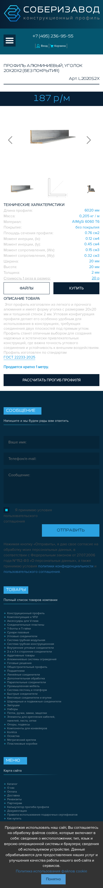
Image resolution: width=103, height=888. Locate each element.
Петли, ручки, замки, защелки (27, 713)
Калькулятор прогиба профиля (28, 807)
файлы (27, 288)
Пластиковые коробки (22, 744)
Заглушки (13, 705)
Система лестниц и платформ (27, 690)
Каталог (12, 784)
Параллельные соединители (26, 682)
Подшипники (16, 671)
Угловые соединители (22, 636)
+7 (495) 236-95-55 (53, 36)
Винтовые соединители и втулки (29, 698)
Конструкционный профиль (26, 613)
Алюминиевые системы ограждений (32, 659)
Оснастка (13, 736)
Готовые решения (19, 663)
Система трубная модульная (26, 640)
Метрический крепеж (21, 740)
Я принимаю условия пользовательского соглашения (28, 516)
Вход (44, 46)
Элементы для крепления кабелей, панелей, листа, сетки (31, 719)
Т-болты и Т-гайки (19, 628)
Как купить (14, 818)
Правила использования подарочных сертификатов (42, 815)
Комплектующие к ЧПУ (22, 617)
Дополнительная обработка (26, 678)
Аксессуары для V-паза (22, 621)
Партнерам (14, 803)
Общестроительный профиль (27, 667)
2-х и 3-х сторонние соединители (29, 651)
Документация (17, 811)
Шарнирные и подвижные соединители (34, 701)
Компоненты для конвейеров (27, 728)
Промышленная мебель (23, 686)
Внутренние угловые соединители (30, 648)
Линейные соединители (23, 674)
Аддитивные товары (21, 655)
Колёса (12, 732)
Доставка (13, 795)
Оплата (12, 792)
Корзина (60, 46)
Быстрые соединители (22, 694)
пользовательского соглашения (32, 571)
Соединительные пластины (25, 625)
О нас (11, 788)
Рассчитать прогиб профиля (52, 380)
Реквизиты (14, 799)
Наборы (12, 709)
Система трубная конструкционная (30, 644)
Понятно (53, 879)
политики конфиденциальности (65, 566)
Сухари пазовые (18, 632)
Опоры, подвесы (18, 724)
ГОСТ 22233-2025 (19, 357)
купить (76, 288)
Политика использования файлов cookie (51, 871)
